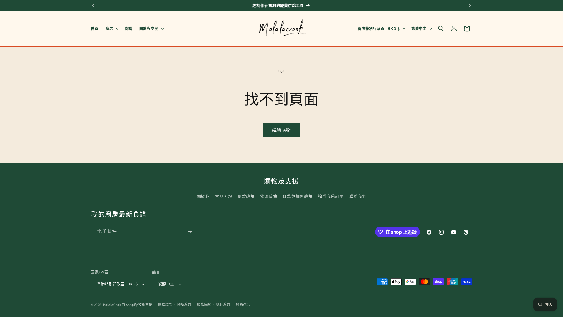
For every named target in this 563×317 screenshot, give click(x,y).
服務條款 (204, 304)
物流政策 (268, 196)
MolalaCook (112, 305)
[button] (111, 28)
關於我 (203, 196)
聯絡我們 (357, 196)
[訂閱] (189, 231)
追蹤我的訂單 (331, 196)
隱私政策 (184, 304)
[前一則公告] (93, 5)
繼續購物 (281, 130)
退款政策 (246, 196)
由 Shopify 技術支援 (137, 305)
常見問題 (223, 196)
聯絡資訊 (243, 304)
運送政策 (223, 304)
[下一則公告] (470, 5)
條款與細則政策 (298, 196)
